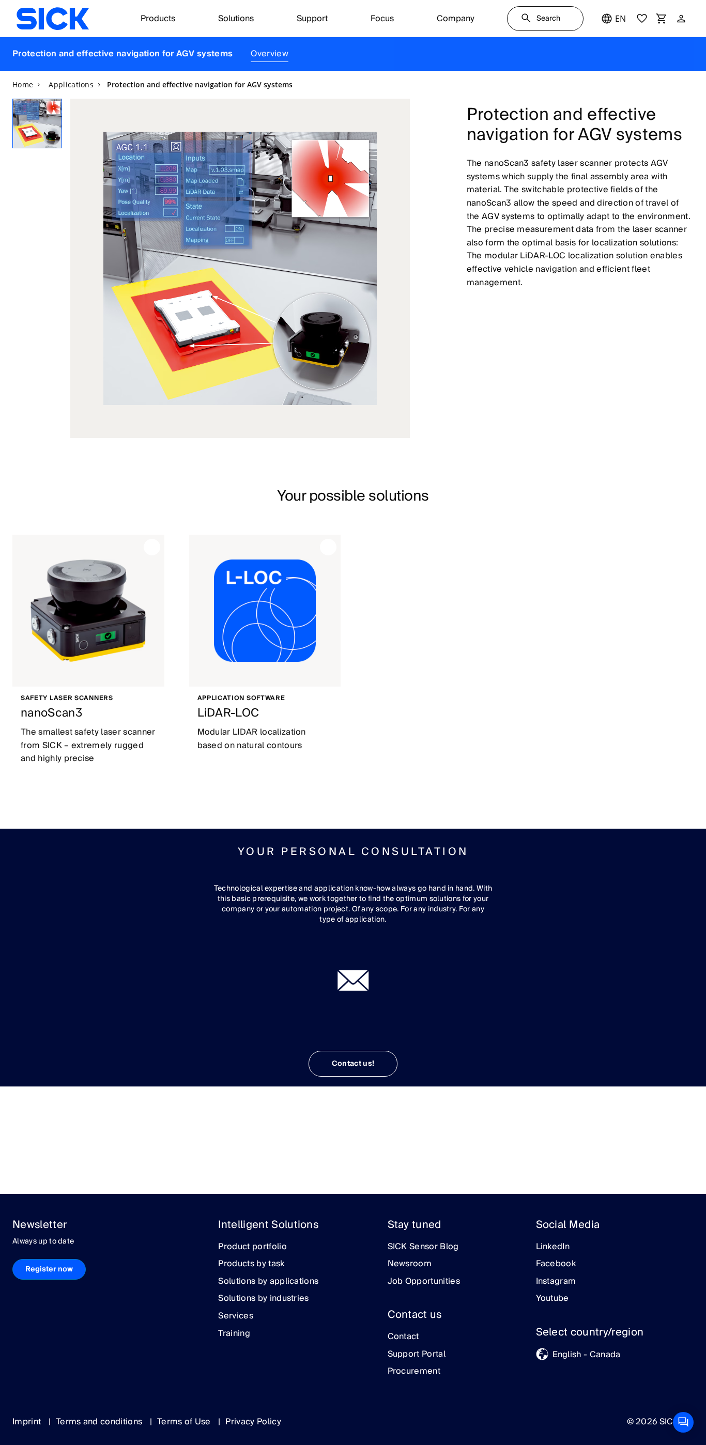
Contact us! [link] (353, 1064)
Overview (269, 53)
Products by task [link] (251, 1264)
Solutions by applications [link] (268, 1281)
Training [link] (234, 1334)
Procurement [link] (414, 1371)
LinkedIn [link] (553, 1247)
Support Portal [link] (417, 1354)
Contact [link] (403, 1337)
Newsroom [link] (410, 1264)
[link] (53, 18)
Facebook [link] (556, 1264)
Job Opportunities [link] (424, 1281)
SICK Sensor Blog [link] (423, 1247)
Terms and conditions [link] (100, 1422)
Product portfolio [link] (252, 1247)
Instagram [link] (556, 1281)
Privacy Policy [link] (253, 1422)
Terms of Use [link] (185, 1422)
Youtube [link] (552, 1299)
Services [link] (235, 1316)
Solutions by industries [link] (263, 1299)
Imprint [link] (27, 1422)
